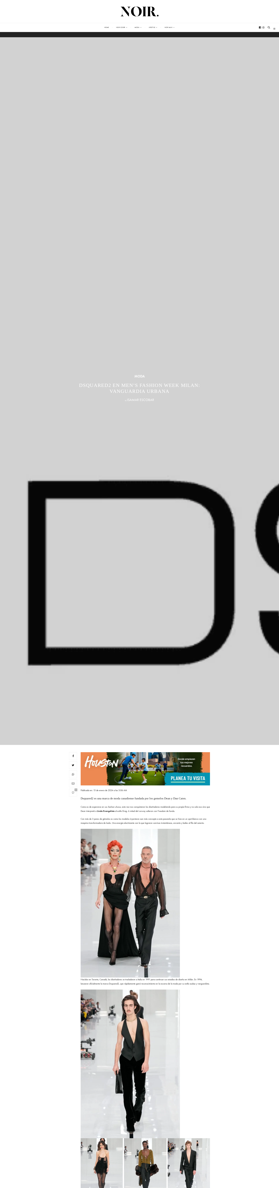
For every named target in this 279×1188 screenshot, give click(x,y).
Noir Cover (120, 27)
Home (106, 27)
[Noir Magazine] (139, 11)
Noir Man (168, 27)
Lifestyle (152, 27)
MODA (139, 376)
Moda (137, 27)
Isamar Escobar (140, 400)
